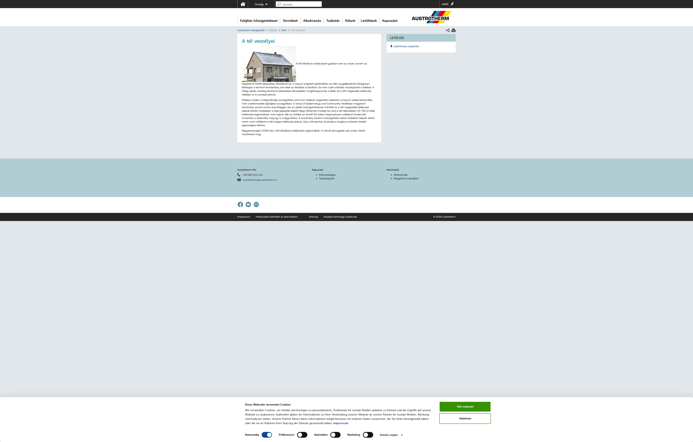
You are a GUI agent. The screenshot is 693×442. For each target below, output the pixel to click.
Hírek (283, 30)
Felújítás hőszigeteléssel (258, 20)
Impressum (340, 423)
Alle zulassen (465, 406)
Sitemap (313, 216)
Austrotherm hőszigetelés (250, 30)
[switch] (302, 435)
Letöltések (369, 20)
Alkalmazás (312, 20)
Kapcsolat (390, 20)
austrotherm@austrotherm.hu (260, 179)
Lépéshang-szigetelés (406, 46)
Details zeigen (389, 434)
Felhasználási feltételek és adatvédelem (277, 216)
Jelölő (445, 4)
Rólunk (350, 20)
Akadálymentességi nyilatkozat (340, 216)
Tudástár (333, 20)
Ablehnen (465, 418)
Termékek (290, 20)
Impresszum (243, 216)
